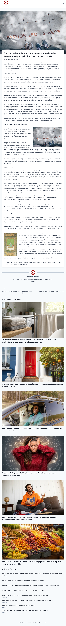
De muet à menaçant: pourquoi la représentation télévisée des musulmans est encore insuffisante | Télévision (17, 291)
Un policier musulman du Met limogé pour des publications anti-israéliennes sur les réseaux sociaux (27, 600)
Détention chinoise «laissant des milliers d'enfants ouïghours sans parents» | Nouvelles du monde (51, 291)
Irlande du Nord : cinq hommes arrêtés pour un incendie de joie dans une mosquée (23, 590)
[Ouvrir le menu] (63, 4)
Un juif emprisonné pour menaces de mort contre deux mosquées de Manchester (23, 580)
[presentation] (33, 320)
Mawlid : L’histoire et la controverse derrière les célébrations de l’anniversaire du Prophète (25, 610)
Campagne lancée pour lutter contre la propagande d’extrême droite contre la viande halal (25, 595)
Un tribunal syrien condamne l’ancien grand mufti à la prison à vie (18, 605)
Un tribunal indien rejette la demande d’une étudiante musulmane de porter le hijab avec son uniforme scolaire (30, 585)
